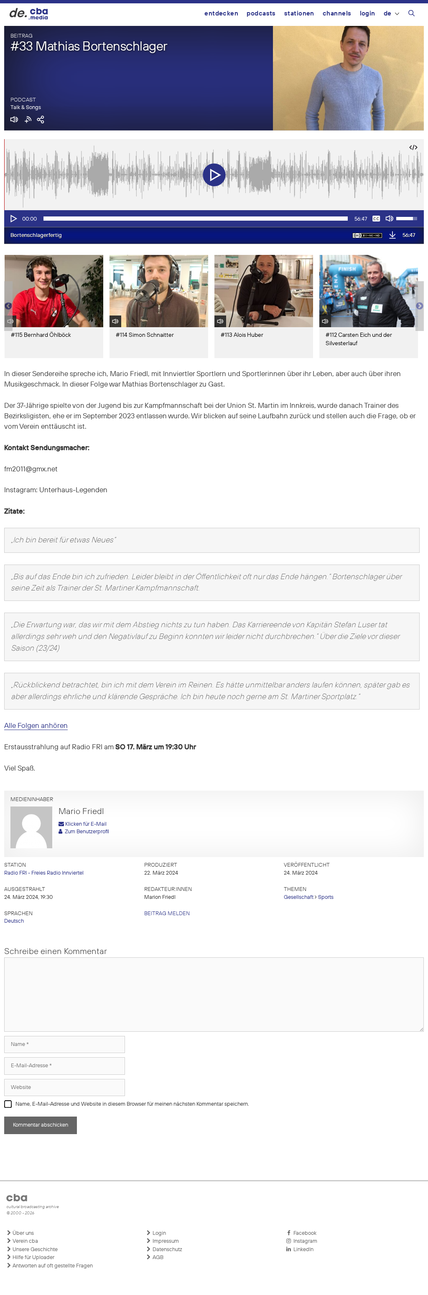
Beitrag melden (167, 913)
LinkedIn (302, 1249)
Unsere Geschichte (34, 1249)
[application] (214, 218)
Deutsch (14, 921)
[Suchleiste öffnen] (411, 14)
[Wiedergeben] (13, 218)
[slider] (195, 218)
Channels (337, 13)
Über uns (22, 1233)
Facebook (303, 1233)
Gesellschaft (298, 897)
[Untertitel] (376, 218)
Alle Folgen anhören (36, 726)
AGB (157, 1257)
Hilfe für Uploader (32, 1257)
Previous (8, 306)
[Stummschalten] (389, 218)
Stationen (299, 13)
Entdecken (221, 13)
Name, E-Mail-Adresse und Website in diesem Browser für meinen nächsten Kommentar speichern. (132, 1104)
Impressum (165, 1241)
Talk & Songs (25, 107)
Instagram (304, 1241)
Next (419, 306)
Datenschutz (166, 1249)
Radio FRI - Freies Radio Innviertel (44, 873)
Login (367, 13)
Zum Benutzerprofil (85, 831)
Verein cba (24, 1241)
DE (388, 13)
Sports (326, 897)
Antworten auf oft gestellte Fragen (52, 1266)
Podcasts (261, 13)
